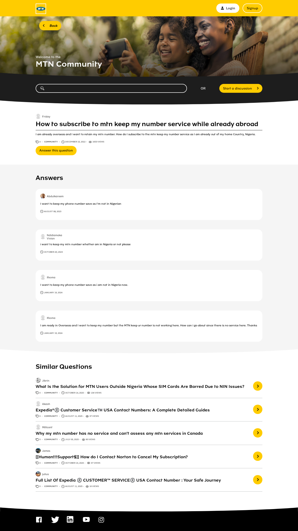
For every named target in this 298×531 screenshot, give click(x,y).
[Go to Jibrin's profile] (38, 381)
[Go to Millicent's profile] (38, 427)
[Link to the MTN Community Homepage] (41, 8)
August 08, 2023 (52, 211)
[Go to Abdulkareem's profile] (42, 196)
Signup (252, 8)
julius (45, 474)
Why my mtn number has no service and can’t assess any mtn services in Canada (119, 433)
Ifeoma (51, 277)
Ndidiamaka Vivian (54, 237)
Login (230, 8)
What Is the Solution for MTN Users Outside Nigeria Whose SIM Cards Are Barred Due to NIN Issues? (140, 386)
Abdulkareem (55, 196)
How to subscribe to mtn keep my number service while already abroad (147, 124)
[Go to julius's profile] (38, 474)
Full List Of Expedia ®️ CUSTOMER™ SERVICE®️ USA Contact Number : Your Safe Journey (128, 480)
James (46, 451)
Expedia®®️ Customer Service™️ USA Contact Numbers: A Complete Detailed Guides (123, 410)
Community (51, 141)
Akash (46, 404)
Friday (46, 116)
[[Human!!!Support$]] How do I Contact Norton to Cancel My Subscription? (112, 457)
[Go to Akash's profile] (38, 404)
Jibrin (45, 381)
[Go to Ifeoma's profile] (42, 278)
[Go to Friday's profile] (38, 117)
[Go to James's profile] (38, 451)
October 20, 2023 (53, 252)
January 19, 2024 (53, 292)
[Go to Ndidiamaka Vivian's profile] (42, 237)
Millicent (47, 427)
